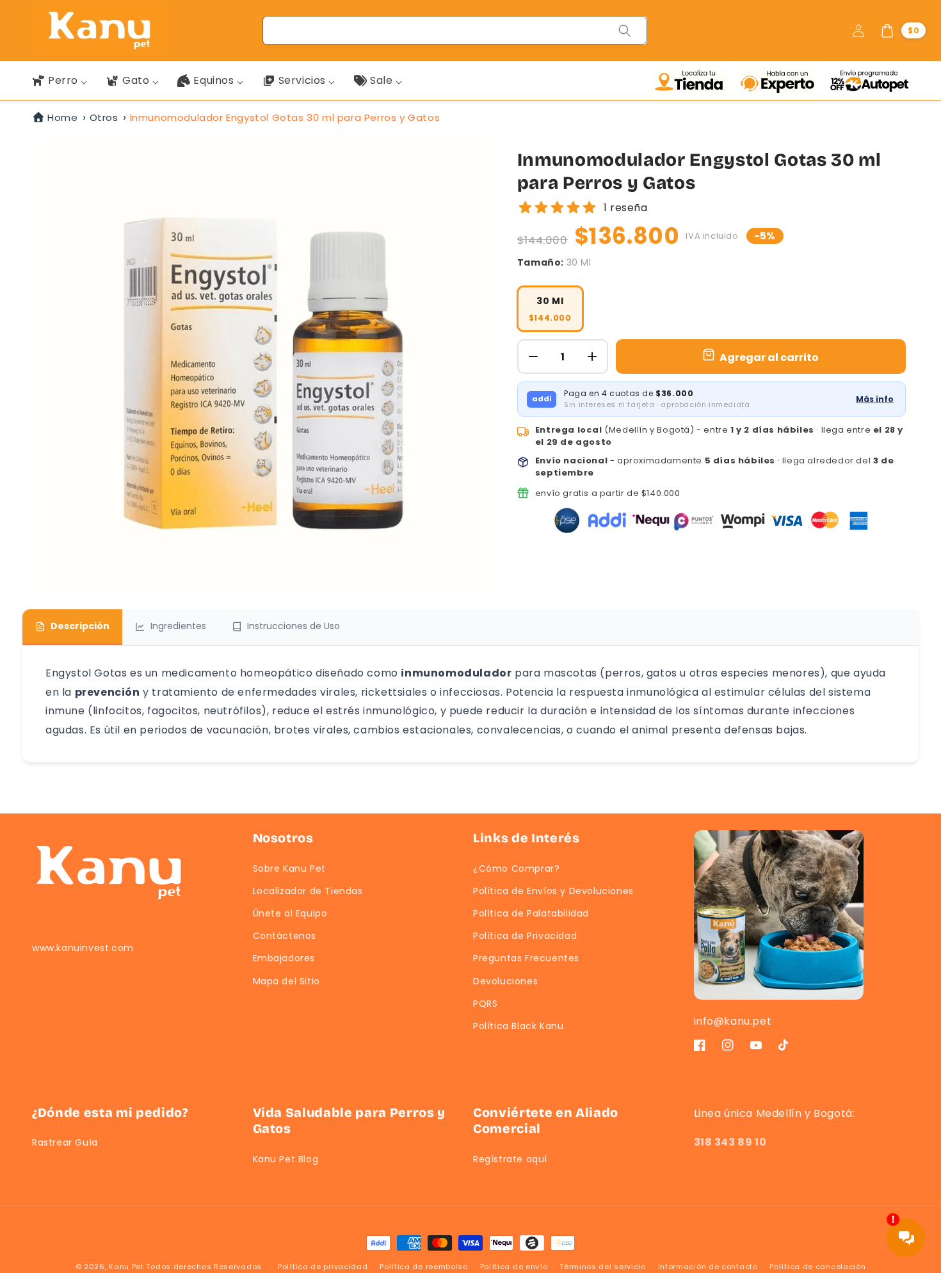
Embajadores (284, 958)
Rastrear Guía (65, 1142)
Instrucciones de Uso (293, 626)
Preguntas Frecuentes (526, 958)
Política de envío (514, 1266)
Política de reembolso (424, 1266)
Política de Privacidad (525, 935)
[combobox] (455, 30)
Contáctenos (285, 935)
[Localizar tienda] (693, 80)
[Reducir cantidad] (533, 356)
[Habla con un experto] (782, 80)
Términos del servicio (602, 1266)
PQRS (485, 1003)
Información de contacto (708, 1266)
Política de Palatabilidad (531, 913)
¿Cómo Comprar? (516, 868)
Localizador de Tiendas (308, 891)
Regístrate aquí (510, 1159)
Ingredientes (178, 626)
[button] (903, 31)
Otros (104, 117)
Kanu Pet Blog (286, 1159)
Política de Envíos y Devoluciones (553, 891)
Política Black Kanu (518, 1026)
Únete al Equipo (290, 913)
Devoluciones (505, 981)
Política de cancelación (817, 1266)
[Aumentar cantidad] (592, 356)
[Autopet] (869, 80)
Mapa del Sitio (286, 981)
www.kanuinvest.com (83, 947)
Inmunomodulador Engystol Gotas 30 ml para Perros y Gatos (285, 117)
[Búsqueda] (625, 31)
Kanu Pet (127, 1266)
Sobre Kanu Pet (289, 868)
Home (62, 117)
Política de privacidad (322, 1266)
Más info (875, 399)
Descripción (80, 626)
